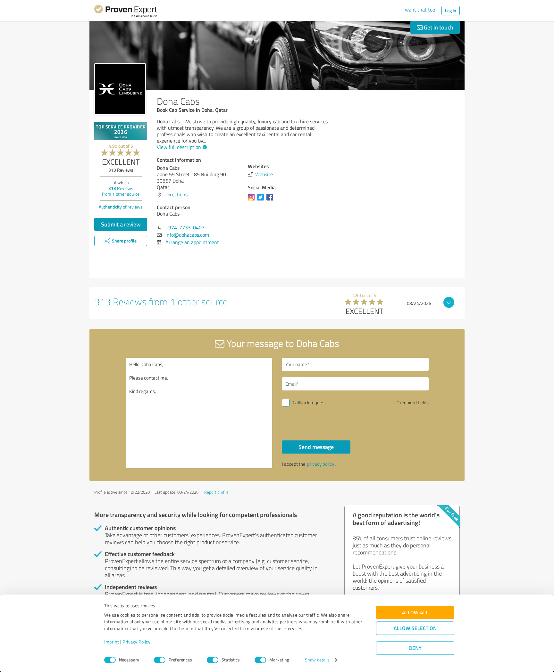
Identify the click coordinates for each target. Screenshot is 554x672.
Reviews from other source (120, 191)
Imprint (111, 642)
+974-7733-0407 (185, 227)
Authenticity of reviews (121, 207)
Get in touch (438, 27)
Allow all (415, 612)
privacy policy (320, 464)
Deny (415, 648)
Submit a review (121, 224)
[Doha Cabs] (120, 89)
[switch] (159, 660)
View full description (179, 147)
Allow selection (415, 628)
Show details (317, 660)
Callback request (309, 402)
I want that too (418, 9)
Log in (450, 10)
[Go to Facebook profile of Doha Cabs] (271, 200)
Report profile (216, 492)
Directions (176, 194)
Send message (316, 447)
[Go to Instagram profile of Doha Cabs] (252, 200)
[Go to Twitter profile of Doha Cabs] (261, 200)
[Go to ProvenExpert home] (125, 12)
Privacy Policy (136, 642)
